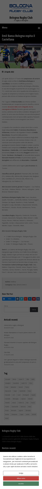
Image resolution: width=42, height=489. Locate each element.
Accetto (21, 484)
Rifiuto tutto (21, 478)
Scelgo (21, 473)
